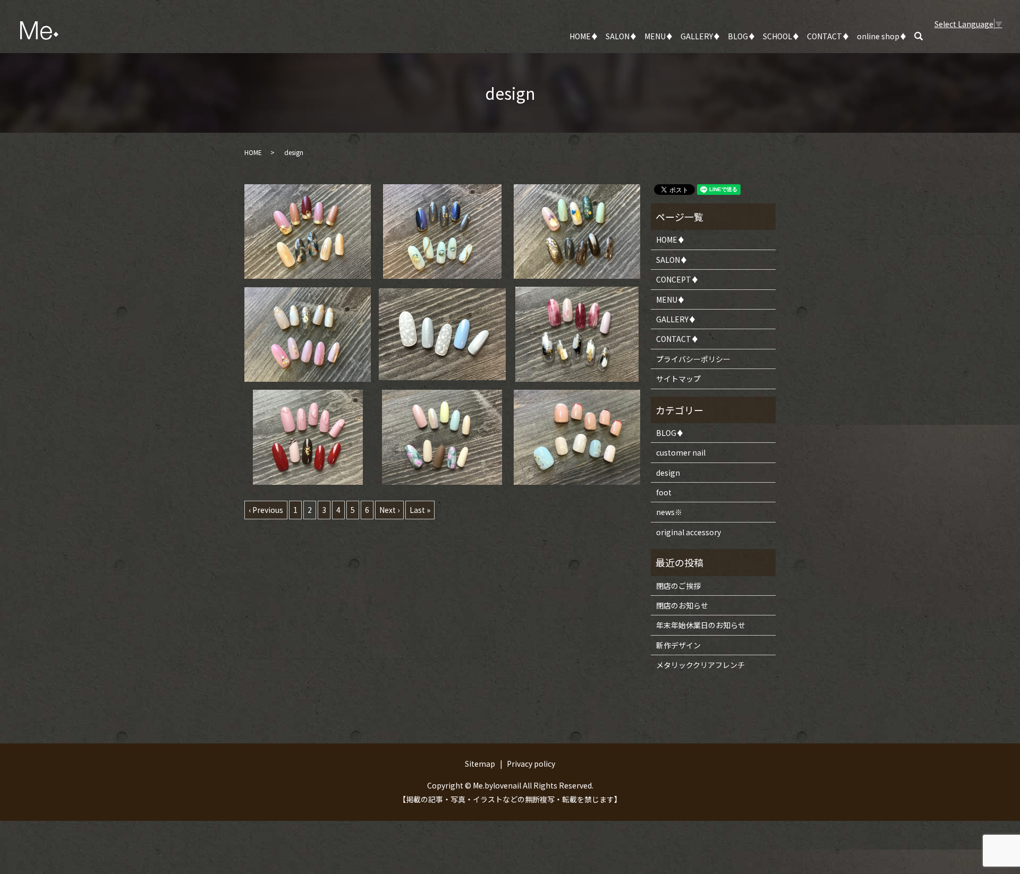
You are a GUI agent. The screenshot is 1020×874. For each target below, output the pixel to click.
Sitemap (480, 763)
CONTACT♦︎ (828, 36)
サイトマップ (678, 378)
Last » (420, 509)
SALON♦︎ (621, 36)
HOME (253, 152)
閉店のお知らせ (682, 605)
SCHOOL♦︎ (781, 36)
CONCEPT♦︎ (677, 279)
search (924, 36)
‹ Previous (266, 509)
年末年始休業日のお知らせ (700, 625)
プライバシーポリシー (693, 359)
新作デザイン (678, 645)
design (668, 472)
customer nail (681, 452)
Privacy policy (531, 763)
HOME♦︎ (584, 36)
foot (664, 492)
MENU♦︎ (658, 36)
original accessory (688, 532)
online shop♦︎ (882, 36)
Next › (389, 509)
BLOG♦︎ (741, 36)
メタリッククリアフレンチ (700, 664)
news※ (669, 512)
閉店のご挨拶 (678, 585)
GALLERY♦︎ (700, 36)
